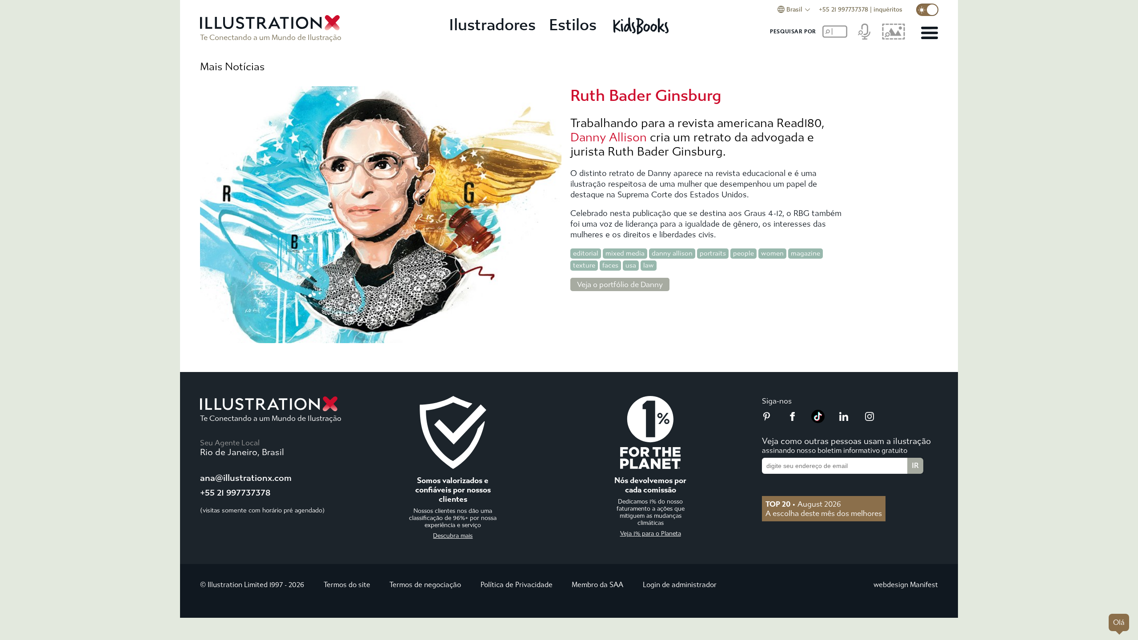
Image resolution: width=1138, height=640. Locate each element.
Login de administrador (680, 584)
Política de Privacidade (517, 584)
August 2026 (803, 504)
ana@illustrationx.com (246, 478)
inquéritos (888, 9)
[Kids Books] (642, 26)
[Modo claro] (927, 9)
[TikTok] (818, 420)
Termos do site (347, 584)
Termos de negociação (425, 584)
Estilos (573, 25)
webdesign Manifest (906, 584)
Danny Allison (608, 137)
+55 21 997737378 (843, 9)
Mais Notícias (232, 66)
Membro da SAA (597, 584)
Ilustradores (492, 25)
